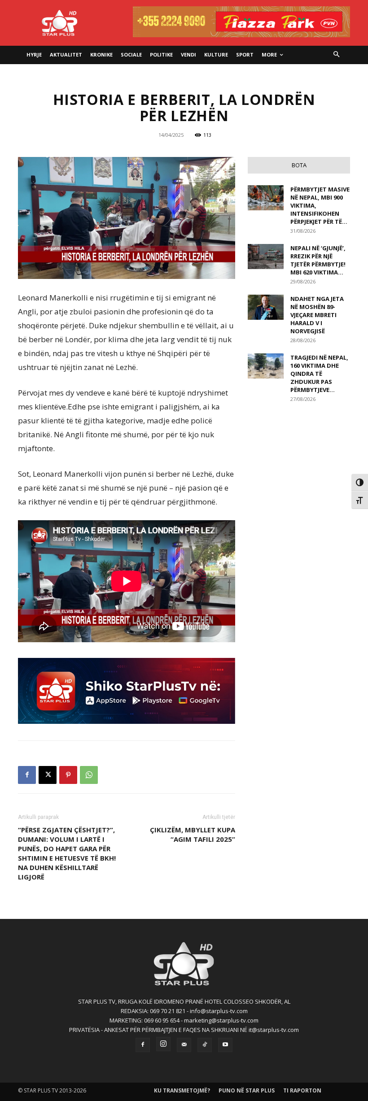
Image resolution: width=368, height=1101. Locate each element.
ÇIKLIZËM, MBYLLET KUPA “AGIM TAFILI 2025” (192, 834)
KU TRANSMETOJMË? (182, 1090)
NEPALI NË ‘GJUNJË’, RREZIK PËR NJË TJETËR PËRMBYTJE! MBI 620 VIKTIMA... (318, 260)
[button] (337, 55)
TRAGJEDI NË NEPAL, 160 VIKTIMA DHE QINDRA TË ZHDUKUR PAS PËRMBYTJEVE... (319, 373)
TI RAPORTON (302, 1090)
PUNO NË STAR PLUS (247, 1090)
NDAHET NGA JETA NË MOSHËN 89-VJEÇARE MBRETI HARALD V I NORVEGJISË (317, 315)
